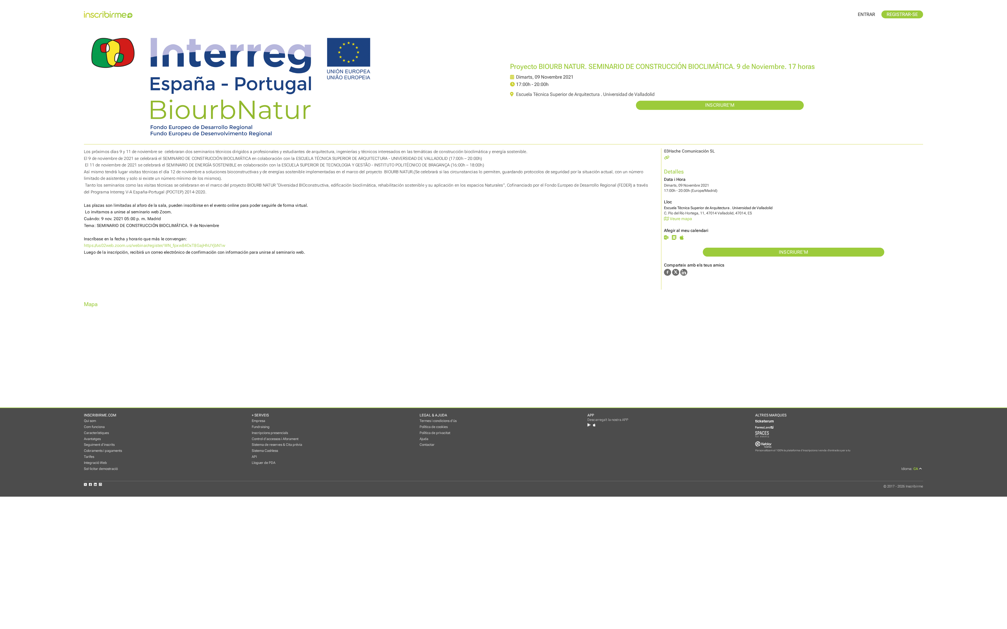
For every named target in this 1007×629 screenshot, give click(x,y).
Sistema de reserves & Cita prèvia (277, 445)
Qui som (90, 421)
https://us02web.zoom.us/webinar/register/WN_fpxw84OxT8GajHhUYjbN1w (155, 245)
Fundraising (261, 427)
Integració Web (95, 463)
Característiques (96, 433)
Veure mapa (680, 218)
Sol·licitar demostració (101, 469)
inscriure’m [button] (720, 105)
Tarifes (89, 457)
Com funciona (94, 427)
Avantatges (92, 439)
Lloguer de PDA (263, 463)
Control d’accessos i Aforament (275, 439)
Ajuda (424, 439)
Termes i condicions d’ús (438, 421)
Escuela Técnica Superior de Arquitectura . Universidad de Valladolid (585, 94)
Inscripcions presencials (270, 433)
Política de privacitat (435, 433)
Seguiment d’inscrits (99, 445)
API (254, 457)
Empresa (258, 421)
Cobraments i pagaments (103, 451)
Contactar (427, 445)
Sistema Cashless (265, 451)
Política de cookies (434, 427)
